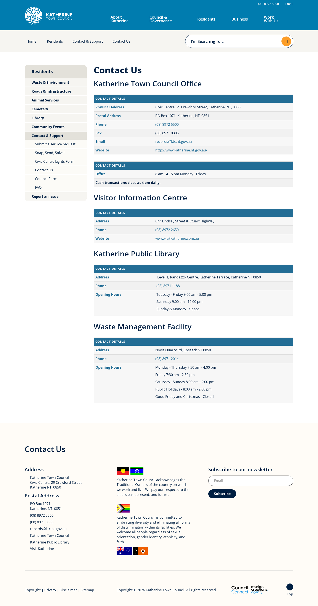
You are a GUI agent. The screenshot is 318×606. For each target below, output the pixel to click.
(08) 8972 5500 (167, 124)
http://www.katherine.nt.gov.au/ (181, 150)
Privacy (50, 590)
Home (31, 41)
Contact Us (121, 41)
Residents (206, 19)
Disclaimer (68, 590)
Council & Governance (160, 18)
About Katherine (119, 18)
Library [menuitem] (38, 118)
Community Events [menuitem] (48, 126)
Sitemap (87, 590)
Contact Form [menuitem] (46, 178)
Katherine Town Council (49, 535)
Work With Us (271, 18)
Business (239, 19)
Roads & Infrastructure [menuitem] (51, 91)
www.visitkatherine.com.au (177, 238)
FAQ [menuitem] (38, 187)
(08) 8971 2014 (167, 358)
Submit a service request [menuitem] (55, 144)
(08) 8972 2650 (167, 229)
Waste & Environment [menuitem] (50, 82)
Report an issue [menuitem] (45, 196)
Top (290, 594)
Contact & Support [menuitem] (47, 135)
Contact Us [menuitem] (44, 170)
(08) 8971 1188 (168, 285)
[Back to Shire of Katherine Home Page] (48, 16)
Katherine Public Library (49, 542)
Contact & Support (87, 41)
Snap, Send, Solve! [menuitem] (49, 152)
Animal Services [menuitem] (45, 100)
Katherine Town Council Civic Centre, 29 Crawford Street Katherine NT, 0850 (56, 482)
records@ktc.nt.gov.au (173, 141)
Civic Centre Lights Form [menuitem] (54, 161)
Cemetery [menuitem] (40, 109)
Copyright (33, 590)
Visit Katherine (42, 548)
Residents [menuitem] (42, 71)
